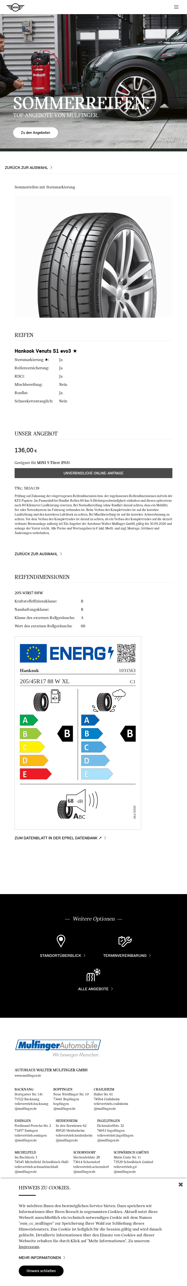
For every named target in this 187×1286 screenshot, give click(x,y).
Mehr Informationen (40, 1258)
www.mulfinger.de (28, 1075)
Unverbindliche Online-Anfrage (93, 473)
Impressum (29, 1246)
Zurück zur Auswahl (26, 168)
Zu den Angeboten (35, 132)
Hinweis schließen (41, 1270)
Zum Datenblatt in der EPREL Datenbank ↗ (58, 838)
